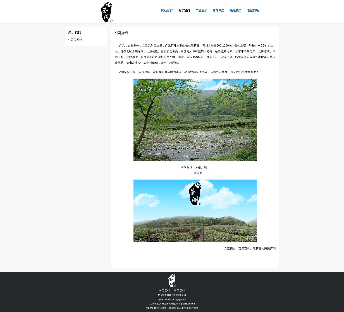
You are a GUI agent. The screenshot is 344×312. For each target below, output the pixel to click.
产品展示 (201, 10)
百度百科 (244, 248)
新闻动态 (218, 10)
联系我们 (236, 10)
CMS (171, 304)
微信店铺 (179, 290)
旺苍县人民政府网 (264, 248)
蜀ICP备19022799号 (156, 308)
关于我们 (184, 10)
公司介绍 (76, 39)
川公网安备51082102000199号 (183, 308)
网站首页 (167, 10)
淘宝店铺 (164, 290)
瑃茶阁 (165, 304)
